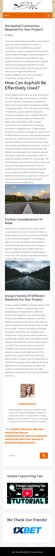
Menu (6, 15)
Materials (38, 429)
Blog (10, 35)
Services (23, 432)
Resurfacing (11, 432)
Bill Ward (16, 552)
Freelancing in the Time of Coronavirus (26, 435)
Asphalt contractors (21, 429)
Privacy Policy (36, 552)
